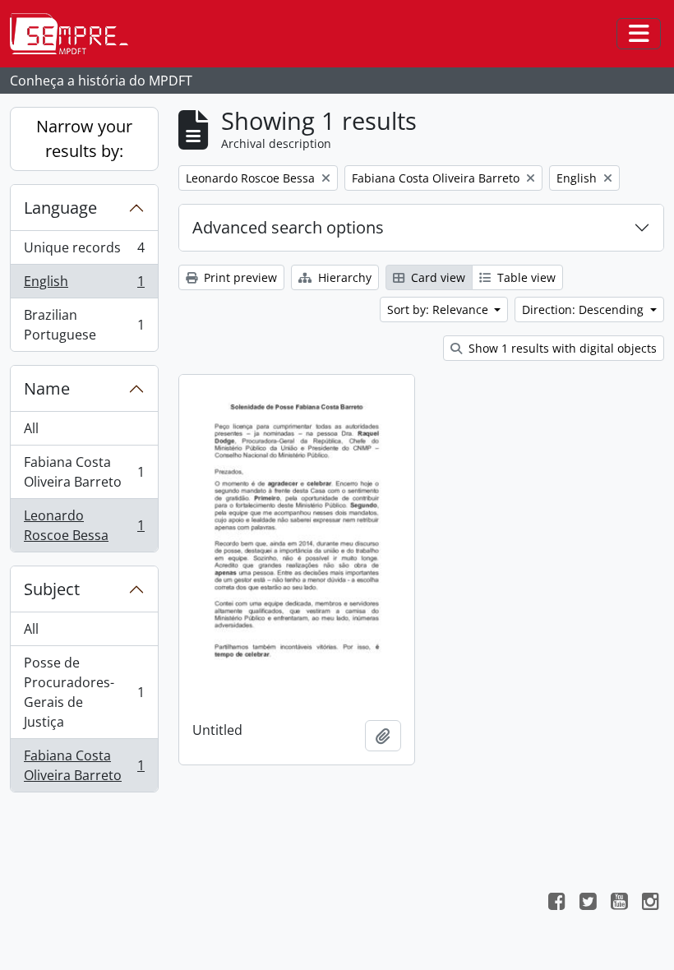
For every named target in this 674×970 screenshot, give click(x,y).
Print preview (239, 277)
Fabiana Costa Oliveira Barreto (84, 472)
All (31, 428)
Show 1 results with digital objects (561, 348)
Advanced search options (288, 227)
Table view (525, 277)
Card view (436, 277)
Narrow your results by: (84, 138)
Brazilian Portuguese (84, 325)
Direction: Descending (584, 309)
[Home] (75, 34)
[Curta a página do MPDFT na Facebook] (556, 903)
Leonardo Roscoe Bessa (84, 525)
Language (60, 207)
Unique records (84, 251)
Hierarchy (343, 277)
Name (47, 388)
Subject (52, 589)
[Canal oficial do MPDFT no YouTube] (619, 903)
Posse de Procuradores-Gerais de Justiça (84, 692)
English (84, 285)
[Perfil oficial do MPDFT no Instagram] (650, 903)
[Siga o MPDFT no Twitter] (588, 903)
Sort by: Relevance (439, 309)
